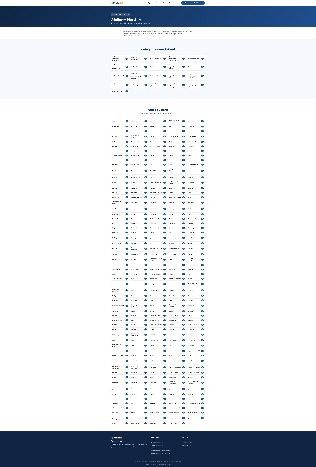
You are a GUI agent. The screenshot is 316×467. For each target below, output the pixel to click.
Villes (157, 3)
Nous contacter (186, 445)
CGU (146, 461)
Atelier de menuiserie (157, 443)
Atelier (118, 3)
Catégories (149, 3)
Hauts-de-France (121, 11)
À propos (184, 440)
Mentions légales (187, 443)
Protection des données (163, 461)
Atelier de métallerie (157, 445)
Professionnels (165, 3)
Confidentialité (152, 461)
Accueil (141, 3)
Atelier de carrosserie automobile (161, 440)
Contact (175, 3)
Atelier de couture (156, 448)
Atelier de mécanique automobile (161, 450)
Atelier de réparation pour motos (161, 453)
